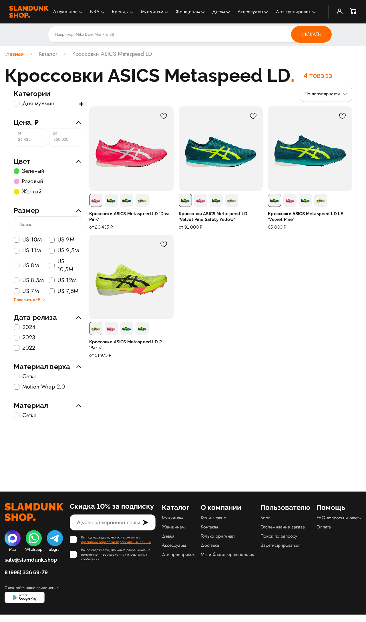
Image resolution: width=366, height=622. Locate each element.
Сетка (29, 377)
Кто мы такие (213, 517)
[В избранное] (164, 116)
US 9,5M (68, 251)
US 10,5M (65, 265)
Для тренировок (293, 11)
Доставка (210, 545)
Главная (14, 54)
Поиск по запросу (278, 536)
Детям (218, 11)
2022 (28, 348)
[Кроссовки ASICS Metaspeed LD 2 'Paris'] (131, 277)
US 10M (32, 240)
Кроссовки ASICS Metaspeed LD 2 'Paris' (125, 344)
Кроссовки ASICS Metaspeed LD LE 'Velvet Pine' (305, 216)
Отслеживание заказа (282, 527)
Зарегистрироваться (280, 545)
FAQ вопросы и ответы (339, 517)
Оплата (324, 527)
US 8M (30, 265)
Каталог (48, 54)
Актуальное (65, 11)
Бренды (120, 11)
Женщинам (188, 11)
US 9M (65, 240)
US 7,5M (67, 291)
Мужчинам (152, 11)
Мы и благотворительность (227, 554)
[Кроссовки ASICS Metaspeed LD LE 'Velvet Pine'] (310, 148)
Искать (311, 34)
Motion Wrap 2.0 (43, 387)
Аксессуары (250, 11)
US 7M (30, 291)
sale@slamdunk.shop (31, 560)
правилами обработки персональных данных (116, 541)
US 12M (67, 280)
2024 (29, 327)
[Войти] (339, 11)
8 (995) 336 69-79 (26, 572)
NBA (95, 11)
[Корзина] (353, 11)
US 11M (31, 251)
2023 (28, 338)
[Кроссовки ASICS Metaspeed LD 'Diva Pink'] (131, 148)
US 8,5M (33, 280)
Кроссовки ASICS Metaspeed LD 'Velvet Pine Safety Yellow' (213, 216)
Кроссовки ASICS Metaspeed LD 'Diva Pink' (129, 216)
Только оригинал (218, 536)
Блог (265, 517)
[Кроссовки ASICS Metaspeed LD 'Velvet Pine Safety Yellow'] (221, 148)
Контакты (209, 527)
